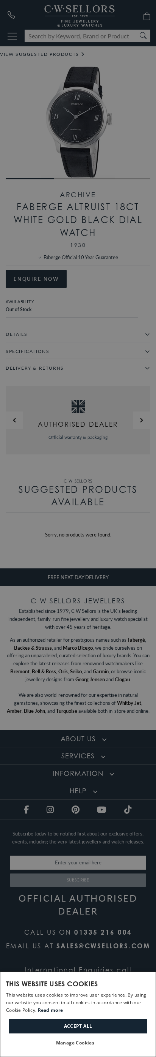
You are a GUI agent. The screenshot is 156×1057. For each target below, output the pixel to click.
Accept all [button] (78, 1026)
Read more (50, 1010)
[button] (78, 1043)
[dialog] (78, 1014)
